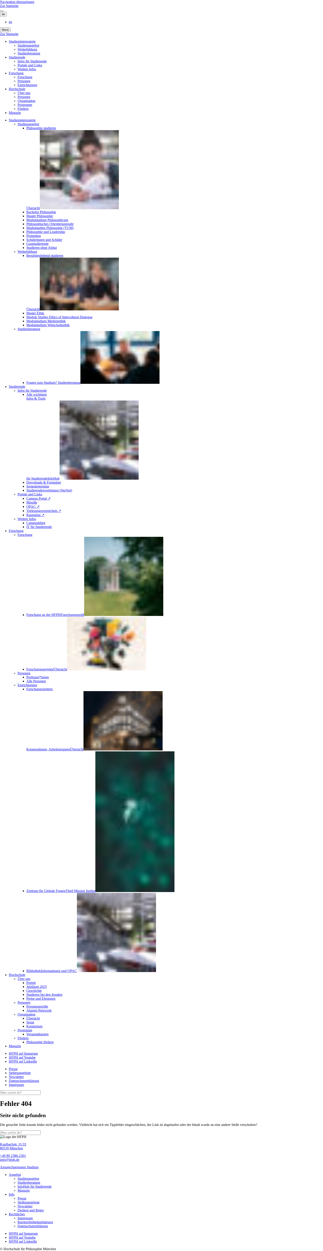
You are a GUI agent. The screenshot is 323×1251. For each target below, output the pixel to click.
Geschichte (34, 990)
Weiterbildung (27, 49)
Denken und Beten (31, 1210)
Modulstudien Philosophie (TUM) (50, 228)
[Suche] (2, 11)
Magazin (15, 113)
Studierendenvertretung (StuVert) (49, 490)
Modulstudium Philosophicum (47, 220)
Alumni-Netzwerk (39, 1010)
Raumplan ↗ (35, 515)
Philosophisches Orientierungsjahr (50, 224)
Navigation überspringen (17, 2)
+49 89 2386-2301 (13, 1156)
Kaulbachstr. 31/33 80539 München (13, 1146)
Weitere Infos (27, 69)
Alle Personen (36, 681)
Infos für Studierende (32, 61)
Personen (24, 81)
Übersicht (33, 1018)
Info (12, 1194)
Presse (13, 1069)
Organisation (26, 101)
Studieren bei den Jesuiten (44, 994)
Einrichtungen (27, 85)
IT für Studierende (39, 527)
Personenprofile (37, 1006)
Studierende (17, 57)
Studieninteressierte (22, 41)
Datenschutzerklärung (24, 1081)
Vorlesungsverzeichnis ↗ (43, 511)
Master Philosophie (39, 216)
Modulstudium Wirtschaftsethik (48, 325)
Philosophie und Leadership (45, 232)
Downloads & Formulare (43, 482)
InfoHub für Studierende (35, 1186)
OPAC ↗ (33, 506)
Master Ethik (35, 313)
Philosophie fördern (40, 1042)
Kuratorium (34, 1026)
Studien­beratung (29, 53)
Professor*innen (37, 677)
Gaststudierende (37, 244)
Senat (30, 1022)
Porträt (31, 983)
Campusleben (35, 523)
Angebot (15, 1174)
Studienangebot (28, 45)
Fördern (23, 109)
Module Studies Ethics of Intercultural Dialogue (59, 317)
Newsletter (16, 1077)
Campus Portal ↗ (38, 498)
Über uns (24, 93)
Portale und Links (30, 65)
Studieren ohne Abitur (41, 247)
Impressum (16, 1085)
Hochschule (17, 89)
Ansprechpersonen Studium (19, 1167)
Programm (25, 105)
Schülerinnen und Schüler (44, 240)
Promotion (33, 236)
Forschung (16, 73)
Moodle (31, 502)
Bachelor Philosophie (41, 212)
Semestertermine (37, 486)
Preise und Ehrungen (40, 998)
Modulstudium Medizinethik (46, 321)
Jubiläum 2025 (36, 987)
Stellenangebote (20, 1073)
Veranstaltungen (37, 1034)
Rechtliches (17, 1214)
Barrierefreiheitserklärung (35, 1222)
